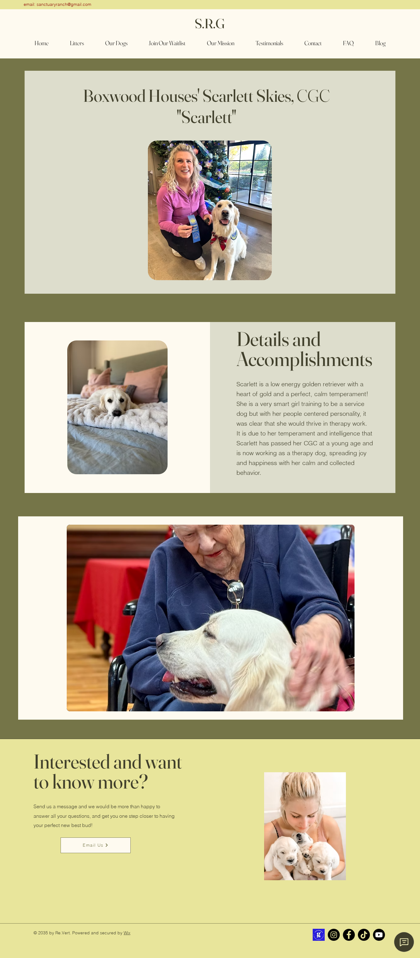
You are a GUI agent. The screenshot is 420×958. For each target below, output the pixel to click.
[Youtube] (379, 935)
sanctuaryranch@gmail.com (64, 4)
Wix (127, 933)
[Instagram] (334, 935)
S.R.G (210, 23)
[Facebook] (349, 935)
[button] (116, 43)
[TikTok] (364, 935)
